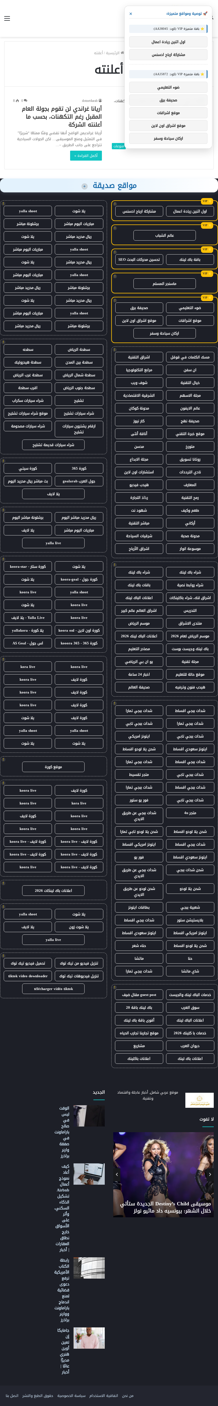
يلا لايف (53, 493)
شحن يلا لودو (190, 888)
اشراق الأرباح (139, 548)
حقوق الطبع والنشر (37, 1395)
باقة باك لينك (189, 259)
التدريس (190, 610)
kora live (27, 666)
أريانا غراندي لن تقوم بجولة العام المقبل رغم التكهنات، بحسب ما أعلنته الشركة (62, 116)
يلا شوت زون (79, 926)
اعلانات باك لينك (190, 1058)
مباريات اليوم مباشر (79, 223)
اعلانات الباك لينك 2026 (139, 636)
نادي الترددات (190, 472)
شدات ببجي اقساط (190, 710)
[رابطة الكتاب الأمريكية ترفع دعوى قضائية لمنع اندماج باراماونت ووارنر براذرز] (89, 1268)
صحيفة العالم (139, 687)
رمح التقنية (190, 497)
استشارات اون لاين (139, 472)
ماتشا (139, 958)
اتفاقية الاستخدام (103, 1395)
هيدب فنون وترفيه (190, 687)
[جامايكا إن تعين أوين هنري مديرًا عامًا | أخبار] (89, 1338)
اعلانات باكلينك (138, 1058)
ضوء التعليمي (190, 307)
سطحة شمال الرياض (79, 375)
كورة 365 (79, 468)
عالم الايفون (190, 408)
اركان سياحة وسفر (164, 333)
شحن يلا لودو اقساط (139, 749)
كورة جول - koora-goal (79, 579)
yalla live (53, 543)
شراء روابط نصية (190, 585)
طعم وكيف (190, 510)
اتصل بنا (12, 1395)
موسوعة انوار (190, 548)
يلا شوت (78, 211)
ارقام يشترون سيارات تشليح (79, 429)
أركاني (190, 523)
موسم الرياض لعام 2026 (190, 636)
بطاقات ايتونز (139, 907)
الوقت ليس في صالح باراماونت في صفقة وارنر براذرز (61, 1132)
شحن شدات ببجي (190, 869)
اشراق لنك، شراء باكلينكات (190, 597)
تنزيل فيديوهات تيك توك (79, 976)
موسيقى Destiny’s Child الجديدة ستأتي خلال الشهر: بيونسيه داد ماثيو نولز (165, 1207)
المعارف (190, 484)
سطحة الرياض (79, 349)
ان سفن (190, 369)
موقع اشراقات (190, 320)
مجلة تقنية (190, 661)
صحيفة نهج (190, 420)
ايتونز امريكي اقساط (139, 844)
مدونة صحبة (190, 535)
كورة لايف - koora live (79, 841)
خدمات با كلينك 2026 (190, 1033)
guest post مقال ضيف (139, 994)
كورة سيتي (28, 468)
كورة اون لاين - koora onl (79, 630)
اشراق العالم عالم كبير (139, 610)
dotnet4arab (90, 101)
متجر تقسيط (139, 774)
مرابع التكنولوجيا (139, 369)
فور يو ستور (139, 800)
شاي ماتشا (190, 971)
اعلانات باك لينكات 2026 (53, 890)
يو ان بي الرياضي (139, 661)
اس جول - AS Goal (27, 643)
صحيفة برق (139, 307)
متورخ (190, 446)
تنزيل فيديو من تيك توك (79, 963)
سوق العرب (190, 1007)
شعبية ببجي (190, 907)
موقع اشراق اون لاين (139, 320)
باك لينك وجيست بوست (190, 648)
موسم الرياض (139, 623)
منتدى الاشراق (190, 623)
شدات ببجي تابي (139, 723)
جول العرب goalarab (79, 481)
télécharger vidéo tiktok (53, 988)
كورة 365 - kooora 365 (79, 643)
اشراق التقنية (139, 357)
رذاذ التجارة (139, 497)
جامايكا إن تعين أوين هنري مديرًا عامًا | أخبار (63, 1351)
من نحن (127, 1395)
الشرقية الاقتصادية (139, 395)
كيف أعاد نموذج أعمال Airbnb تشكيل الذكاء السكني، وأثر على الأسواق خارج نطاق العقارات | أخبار (61, 1208)
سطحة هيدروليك (27, 362)
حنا (190, 958)
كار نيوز (138, 420)
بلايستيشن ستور (190, 920)
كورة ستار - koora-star (28, 566)
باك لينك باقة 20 (139, 1007)
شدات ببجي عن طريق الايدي (139, 815)
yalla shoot (28, 211)
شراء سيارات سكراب (27, 400)
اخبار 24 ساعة (139, 674)
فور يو (139, 857)
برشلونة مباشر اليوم (27, 517)
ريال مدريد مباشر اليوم (79, 517)
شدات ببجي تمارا (139, 710)
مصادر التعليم (139, 648)
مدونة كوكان (139, 408)
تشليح (79, 400)
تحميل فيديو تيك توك (28, 963)
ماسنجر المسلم (164, 283)
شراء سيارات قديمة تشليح (53, 444)
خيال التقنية (190, 382)
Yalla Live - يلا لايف (28, 617)
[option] (163, 1174)
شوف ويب (139, 382)
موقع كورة (53, 766)
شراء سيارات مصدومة (28, 426)
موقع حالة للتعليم (190, 674)
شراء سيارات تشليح (79, 413)
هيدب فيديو (139, 484)
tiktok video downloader (28, 976)
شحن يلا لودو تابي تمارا (139, 831)
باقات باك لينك (139, 585)
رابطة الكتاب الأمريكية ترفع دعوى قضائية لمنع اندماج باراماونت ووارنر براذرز (61, 1290)
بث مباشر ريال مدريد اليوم (28, 481)
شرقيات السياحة (139, 535)
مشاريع (139, 1045)
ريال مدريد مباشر (79, 236)
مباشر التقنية (139, 523)
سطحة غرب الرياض (28, 375)
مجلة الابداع (139, 459)
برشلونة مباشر (28, 223)
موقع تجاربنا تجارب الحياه (139, 1033)
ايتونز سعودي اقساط (190, 749)
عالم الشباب (164, 235)
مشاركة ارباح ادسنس (139, 211)
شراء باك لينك (190, 572)
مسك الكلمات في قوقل (190, 357)
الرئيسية (113, 52)
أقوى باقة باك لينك (139, 1020)
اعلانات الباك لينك (139, 597)
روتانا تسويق (190, 459)
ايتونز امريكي (139, 736)
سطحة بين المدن (79, 362)
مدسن (139, 446)
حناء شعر (139, 945)
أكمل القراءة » (86, 155)
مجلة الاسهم (190, 395)
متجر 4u (190, 812)
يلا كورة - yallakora (28, 630)
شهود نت (139, 510)
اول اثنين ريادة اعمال (190, 211)
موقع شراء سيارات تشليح (28, 413)
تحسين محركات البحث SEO (139, 259)
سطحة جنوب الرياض (79, 387)
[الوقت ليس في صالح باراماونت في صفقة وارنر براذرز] (89, 1116)
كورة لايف (79, 679)
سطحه (28, 349)
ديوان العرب (190, 1045)
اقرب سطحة (27, 387)
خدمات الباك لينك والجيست (190, 994)
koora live (28, 592)
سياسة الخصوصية (71, 1395)
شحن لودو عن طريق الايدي (139, 891)
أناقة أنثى (139, 433)
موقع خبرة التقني (190, 433)
